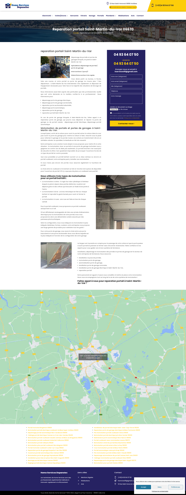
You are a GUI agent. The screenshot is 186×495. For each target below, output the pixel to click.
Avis (132, 16)
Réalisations (123, 16)
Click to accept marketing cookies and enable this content (93, 357)
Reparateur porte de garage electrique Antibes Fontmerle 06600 (117, 430)
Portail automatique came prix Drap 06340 (109, 450)
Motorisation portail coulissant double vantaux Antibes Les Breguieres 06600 (55, 438)
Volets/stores (60, 16)
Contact (140, 16)
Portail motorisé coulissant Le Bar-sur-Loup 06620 (46, 448)
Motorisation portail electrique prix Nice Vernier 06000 (113, 435)
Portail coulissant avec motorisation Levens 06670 (112, 440)
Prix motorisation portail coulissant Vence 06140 (111, 433)
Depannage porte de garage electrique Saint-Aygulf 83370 (115, 460)
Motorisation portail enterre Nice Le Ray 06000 (110, 445)
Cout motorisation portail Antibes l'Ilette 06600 (110, 448)
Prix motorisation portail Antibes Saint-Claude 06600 (112, 453)
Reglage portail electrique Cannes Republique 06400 (46, 463)
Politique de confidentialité (160, 491)
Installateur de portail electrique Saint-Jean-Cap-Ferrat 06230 (116, 428)
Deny (159, 487)
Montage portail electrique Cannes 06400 (43, 460)
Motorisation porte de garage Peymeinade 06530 (45, 455)
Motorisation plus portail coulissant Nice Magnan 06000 (48, 445)
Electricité (46, 16)
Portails (100, 16)
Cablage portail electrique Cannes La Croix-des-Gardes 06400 (50, 435)
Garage (92, 16)
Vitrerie (84, 16)
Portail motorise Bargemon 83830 (40, 428)
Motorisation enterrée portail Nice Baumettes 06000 (112, 443)
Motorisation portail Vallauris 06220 (40, 443)
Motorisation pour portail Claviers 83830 (108, 463)
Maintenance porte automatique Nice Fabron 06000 (112, 438)
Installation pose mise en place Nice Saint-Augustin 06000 (48, 458)
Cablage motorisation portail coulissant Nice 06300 (112, 458)
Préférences (175, 487)
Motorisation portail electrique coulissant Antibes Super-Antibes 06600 (53, 430)
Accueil (75, 33)
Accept (143, 487)
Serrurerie (74, 16)
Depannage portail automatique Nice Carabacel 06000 (47, 433)
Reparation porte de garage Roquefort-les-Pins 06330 (47, 450)
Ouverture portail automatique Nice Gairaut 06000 (46, 453)
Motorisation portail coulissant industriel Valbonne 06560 (48, 440)
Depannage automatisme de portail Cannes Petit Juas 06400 (116, 455)
